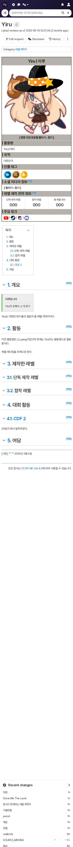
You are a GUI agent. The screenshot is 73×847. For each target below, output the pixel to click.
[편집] (69, 283)
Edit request (16, 39)
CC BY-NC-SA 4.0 (32, 468)
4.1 (11, 265)
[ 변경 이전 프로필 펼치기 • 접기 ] (36, 137)
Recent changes (20, 785)
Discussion (38, 39)
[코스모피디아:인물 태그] (16, 174)
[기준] (29, 181)
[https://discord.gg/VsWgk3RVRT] (26, 218)
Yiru (6, 24)
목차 (8, 230)
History (56, 39)
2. (9, 328)
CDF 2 (18, 265)
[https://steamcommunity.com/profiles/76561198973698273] (13, 218)
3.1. (9, 377)
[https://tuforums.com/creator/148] (19, 218)
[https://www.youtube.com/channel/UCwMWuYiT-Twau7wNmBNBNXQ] (6, 218)
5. (9, 440)
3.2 (12, 255)
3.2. (10, 390)
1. (8, 285)
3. (9, 364)
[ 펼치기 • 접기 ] (12, 188)
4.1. (9, 418)
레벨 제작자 (21, 49)
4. (9, 405)
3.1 (11, 251)
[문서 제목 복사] (16, 24)
